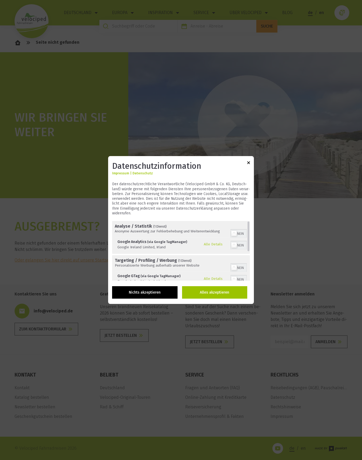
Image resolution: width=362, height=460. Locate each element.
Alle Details (213, 244)
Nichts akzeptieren (145, 292)
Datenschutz (143, 173)
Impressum (120, 173)
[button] (234, 233)
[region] (181, 251)
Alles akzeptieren (214, 292)
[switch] (238, 233)
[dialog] (181, 230)
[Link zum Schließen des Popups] (248, 163)
